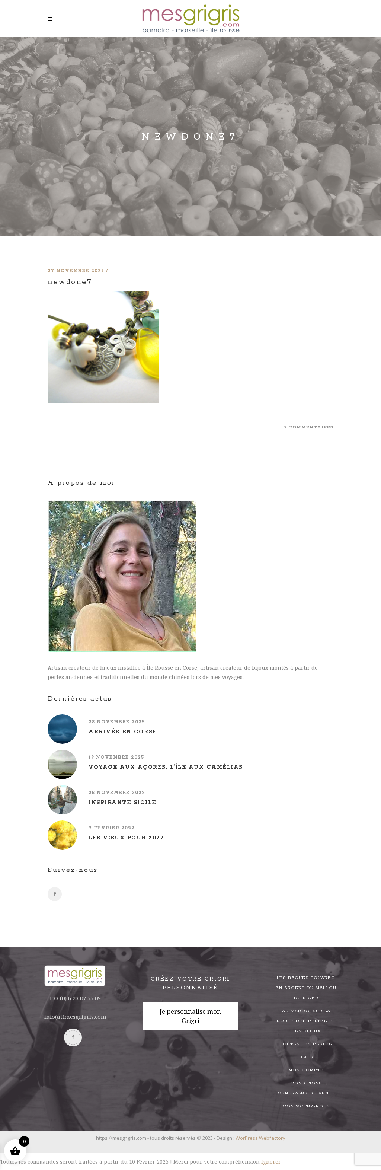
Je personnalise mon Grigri (190, 1016)
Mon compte (306, 1070)
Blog (306, 1057)
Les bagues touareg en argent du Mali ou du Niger (306, 988)
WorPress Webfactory (260, 1138)
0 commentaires (308, 427)
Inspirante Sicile (122, 802)
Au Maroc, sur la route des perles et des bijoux (306, 1021)
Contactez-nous (306, 1106)
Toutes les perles (306, 1044)
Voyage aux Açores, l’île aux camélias (166, 767)
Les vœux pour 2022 (126, 838)
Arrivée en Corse (123, 732)
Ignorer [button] (271, 1161)
